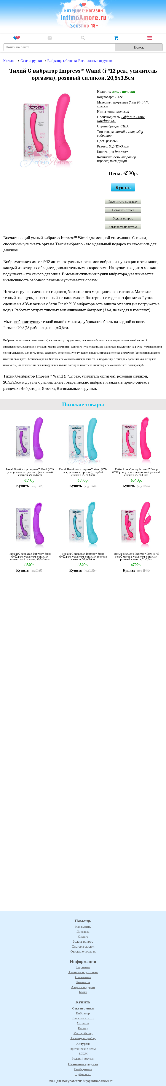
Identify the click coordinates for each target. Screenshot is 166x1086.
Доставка (83, 932)
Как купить (83, 927)
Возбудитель (83, 1069)
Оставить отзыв (123, 210)
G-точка (71, 61)
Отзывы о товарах (83, 951)
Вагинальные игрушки (95, 61)
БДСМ (83, 1054)
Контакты (83, 982)
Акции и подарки (83, 987)
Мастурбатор (83, 1033)
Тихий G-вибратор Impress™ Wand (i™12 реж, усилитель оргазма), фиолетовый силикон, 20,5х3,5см (30, 472)
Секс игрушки (83, 1008)
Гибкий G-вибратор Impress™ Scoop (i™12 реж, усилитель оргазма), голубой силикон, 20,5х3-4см (83, 556)
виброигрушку (27, 321)
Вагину (83, 1028)
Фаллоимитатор (83, 1018)
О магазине (83, 977)
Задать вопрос (123, 218)
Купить (123, 187)
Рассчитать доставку (123, 202)
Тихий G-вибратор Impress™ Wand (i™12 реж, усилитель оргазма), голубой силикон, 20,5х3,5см (83, 472)
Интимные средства (83, 1064)
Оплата (83, 937)
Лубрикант (83, 1074)
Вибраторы (55, 61)
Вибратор (83, 1013)
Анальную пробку (83, 1038)
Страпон (83, 1023)
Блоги (83, 992)
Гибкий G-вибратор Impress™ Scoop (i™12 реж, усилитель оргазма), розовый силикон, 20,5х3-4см (136, 472)
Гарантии (83, 967)
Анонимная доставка (83, 972)
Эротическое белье (83, 1049)
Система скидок (83, 946)
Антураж (83, 1044)
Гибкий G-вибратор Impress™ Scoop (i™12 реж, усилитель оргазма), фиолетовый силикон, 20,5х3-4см (30, 556)
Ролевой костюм (83, 1059)
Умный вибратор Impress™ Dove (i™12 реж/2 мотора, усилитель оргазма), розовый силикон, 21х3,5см (136, 556)
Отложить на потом (123, 227)
